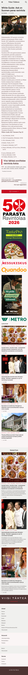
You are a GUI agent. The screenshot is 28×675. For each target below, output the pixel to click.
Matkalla (13, 432)
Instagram (3, 663)
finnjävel (18, 166)
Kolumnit (13, 345)
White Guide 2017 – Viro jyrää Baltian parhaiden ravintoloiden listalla (11, 180)
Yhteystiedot (4, 629)
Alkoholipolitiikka (5, 638)
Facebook (3, 659)
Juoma (2, 618)
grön (21, 166)
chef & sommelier (11, 166)
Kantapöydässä (4, 640)
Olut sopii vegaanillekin (20, 184)
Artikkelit (4, 345)
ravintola (12, 168)
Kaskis (24, 166)
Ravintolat (18, 345)
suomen (16, 168)
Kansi (8, 345)
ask (6, 166)
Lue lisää (4, 352)
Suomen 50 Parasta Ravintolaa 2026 (9, 627)
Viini (18, 403)
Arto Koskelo (4, 13)
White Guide (21, 168)
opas (5, 168)
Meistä (3, 625)
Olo (2, 168)
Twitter (3, 661)
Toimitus (3, 643)
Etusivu (3, 611)
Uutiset (6, 374)
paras (8, 168)
